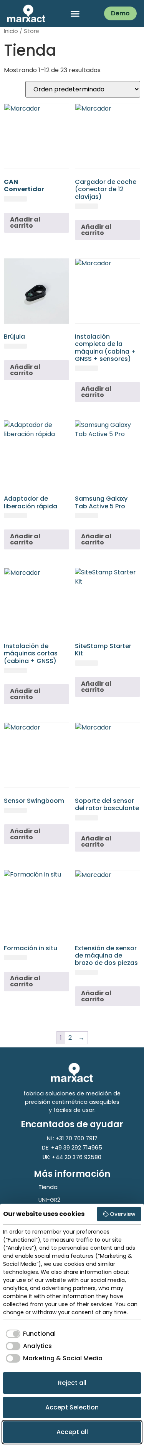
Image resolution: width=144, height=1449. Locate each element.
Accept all (72, 1431)
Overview (123, 1214)
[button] (75, 13)
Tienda (48, 1187)
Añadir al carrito (25, 222)
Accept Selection (72, 1407)
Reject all (72, 1382)
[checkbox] (29, 1333)
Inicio (11, 31)
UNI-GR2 (49, 1200)
